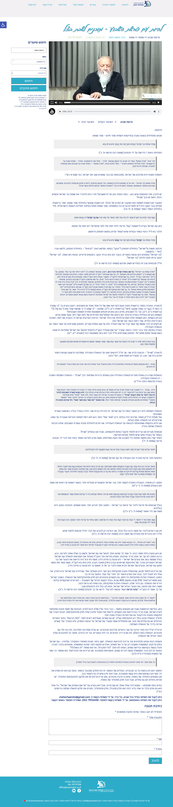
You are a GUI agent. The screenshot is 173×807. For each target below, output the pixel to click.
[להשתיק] (56, 102)
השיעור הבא (88, 121)
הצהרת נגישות (124, 801)
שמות (141, 37)
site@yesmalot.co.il (92, 801)
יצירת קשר (47, 4)
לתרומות (32, 4)
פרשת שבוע (154, 37)
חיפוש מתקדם (29, 88)
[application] (105, 73)
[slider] (107, 102)
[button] (3, 25)
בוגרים (93, 4)
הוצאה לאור (78, 4)
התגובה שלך (154, 717)
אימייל (158, 749)
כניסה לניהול (76, 801)
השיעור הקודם (105, 121)
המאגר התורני (108, 4)
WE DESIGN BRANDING (34, 801)
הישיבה (125, 4)
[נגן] (158, 102)
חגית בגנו (54, 801)
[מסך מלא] (52, 102)
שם (159, 739)
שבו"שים (62, 4)
